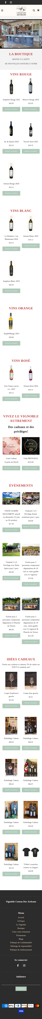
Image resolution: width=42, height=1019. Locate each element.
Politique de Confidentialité (21, 942)
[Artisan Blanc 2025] (31, 223)
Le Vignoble (21, 925)
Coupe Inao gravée (30, 693)
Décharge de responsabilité (21, 946)
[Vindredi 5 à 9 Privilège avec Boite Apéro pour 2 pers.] (11, 550)
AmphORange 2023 (11, 333)
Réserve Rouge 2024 (31, 100)
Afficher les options (11, 468)
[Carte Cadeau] (11, 446)
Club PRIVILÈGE (31, 458)
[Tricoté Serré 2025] (31, 129)
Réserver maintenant (30, 526)
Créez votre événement (21, 932)
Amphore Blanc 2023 (11, 281)
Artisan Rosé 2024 (30, 386)
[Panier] (38, 10)
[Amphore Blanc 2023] (11, 268)
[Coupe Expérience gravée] (11, 681)
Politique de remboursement (21, 950)
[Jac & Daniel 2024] (11, 129)
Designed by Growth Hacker (21, 994)
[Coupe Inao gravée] (31, 681)
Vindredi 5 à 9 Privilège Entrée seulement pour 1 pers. (31, 514)
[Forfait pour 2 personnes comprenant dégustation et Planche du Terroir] (11, 604)
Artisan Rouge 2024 (11, 184)
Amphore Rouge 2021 (11, 100)
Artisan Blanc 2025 (30, 236)
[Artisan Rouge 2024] (11, 171)
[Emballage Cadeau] (11, 726)
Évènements (21, 935)
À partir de (11, 462)
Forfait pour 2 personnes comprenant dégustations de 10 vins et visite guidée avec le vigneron (30, 568)
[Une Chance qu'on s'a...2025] (11, 373)
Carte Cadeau (11, 458)
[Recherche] (34, 10)
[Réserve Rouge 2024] (31, 87)
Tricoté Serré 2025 (30, 142)
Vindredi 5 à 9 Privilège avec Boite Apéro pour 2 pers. (11, 565)
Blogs (21, 939)
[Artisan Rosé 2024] (31, 373)
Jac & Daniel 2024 (11, 142)
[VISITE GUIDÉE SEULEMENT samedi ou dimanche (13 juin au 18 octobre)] (11, 498)
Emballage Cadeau (11, 738)
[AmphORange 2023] (11, 321)
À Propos (21, 921)
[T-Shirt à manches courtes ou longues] (31, 852)
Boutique (21, 928)
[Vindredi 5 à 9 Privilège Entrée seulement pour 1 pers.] (31, 498)
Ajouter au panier (11, 109)
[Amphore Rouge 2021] (11, 87)
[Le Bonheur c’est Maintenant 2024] (11, 223)
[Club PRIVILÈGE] (31, 446)
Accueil (21, 917)
